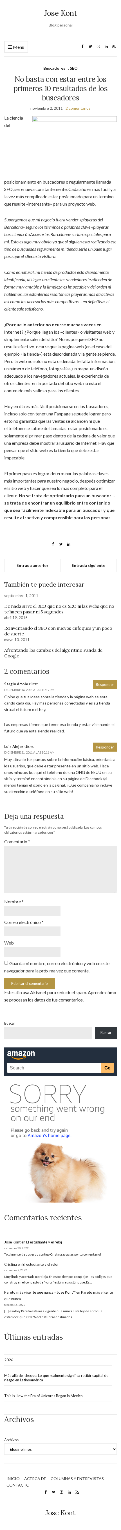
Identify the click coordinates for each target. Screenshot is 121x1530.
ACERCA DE (35, 1478)
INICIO (13, 1478)
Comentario (17, 841)
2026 (8, 1360)
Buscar (9, 1023)
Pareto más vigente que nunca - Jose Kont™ (39, 1292)
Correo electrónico (24, 922)
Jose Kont (60, 13)
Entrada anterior (32, 565)
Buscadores (54, 68)
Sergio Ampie (16, 684)
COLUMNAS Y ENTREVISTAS (77, 1478)
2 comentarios (78, 108)
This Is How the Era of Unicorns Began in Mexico (43, 1395)
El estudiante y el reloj (44, 1242)
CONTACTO (18, 1485)
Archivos (11, 1439)
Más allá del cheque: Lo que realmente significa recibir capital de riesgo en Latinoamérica (56, 1377)
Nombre (14, 901)
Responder (105, 684)
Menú (18, 47)
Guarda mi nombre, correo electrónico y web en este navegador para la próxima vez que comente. (56, 967)
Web (9, 942)
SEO (74, 68)
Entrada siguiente (88, 565)
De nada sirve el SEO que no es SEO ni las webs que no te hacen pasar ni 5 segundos (59, 609)
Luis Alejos (14, 746)
